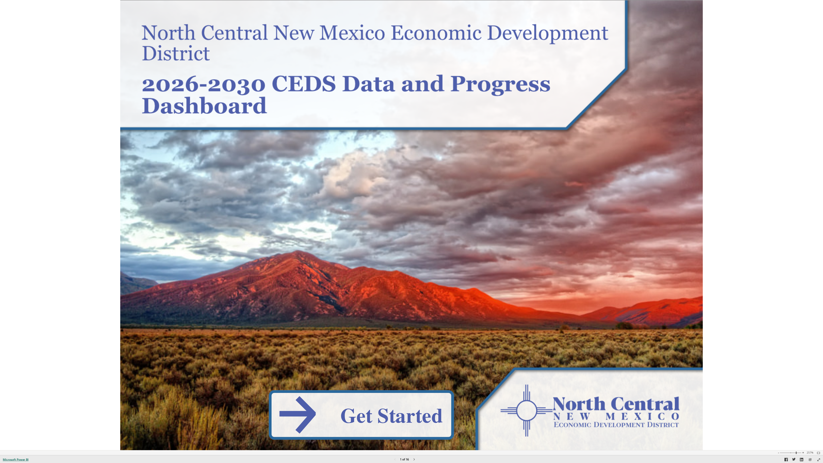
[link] (361, 415)
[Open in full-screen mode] (818, 459)
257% (810, 452)
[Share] (810, 460)
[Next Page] (414, 459)
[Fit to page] (817, 453)
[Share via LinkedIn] (801, 460)
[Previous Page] (395, 459)
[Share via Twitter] (794, 460)
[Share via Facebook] (786, 460)
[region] (411, 225)
